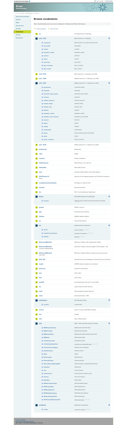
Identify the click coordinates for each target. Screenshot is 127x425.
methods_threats (48, 103)
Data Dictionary (28, 13)
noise (41, 295)
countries (46, 201)
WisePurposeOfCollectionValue (52, 399)
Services (18, 34)
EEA (22, 1)
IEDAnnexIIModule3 (45, 246)
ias (40, 221)
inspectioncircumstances (50, 233)
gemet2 (41, 207)
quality (45, 123)
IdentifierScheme (48, 350)
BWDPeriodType (48, 331)
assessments (47, 87)
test (40, 314)
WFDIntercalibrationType (50, 383)
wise (40, 323)
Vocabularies (19, 31)
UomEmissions (48, 373)
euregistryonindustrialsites (48, 183)
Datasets (18, 19)
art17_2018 (42, 145)
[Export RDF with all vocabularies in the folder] (109, 39)
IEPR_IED (42, 259)
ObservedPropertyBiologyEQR (52, 363)
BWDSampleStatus (49, 334)
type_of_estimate (48, 65)
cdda (40, 154)
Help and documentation (22, 16)
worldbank (42, 405)
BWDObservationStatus (50, 327)
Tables (17, 22)
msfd (40, 291)
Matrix (45, 354)
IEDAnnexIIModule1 (45, 242)
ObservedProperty (48, 360)
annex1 (46, 229)
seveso (41, 310)
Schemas (18, 28)
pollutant (46, 236)
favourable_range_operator (51, 94)
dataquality (42, 167)
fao (40, 192)
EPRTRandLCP (44, 176)
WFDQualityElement (49, 389)
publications (43, 300)
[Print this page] (100, 1)
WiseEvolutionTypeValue (50, 396)
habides (41, 216)
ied (40, 225)
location (46, 49)
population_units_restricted (51, 116)
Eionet (22, 13)
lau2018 (41, 282)
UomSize (46, 376)
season (46, 59)
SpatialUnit (47, 367)
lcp (40, 286)
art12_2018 (42, 74)
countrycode (47, 42)
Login (97, 1)
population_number (49, 52)
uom (40, 319)
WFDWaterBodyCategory (50, 393)
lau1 (40, 273)
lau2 (40, 277)
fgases (41, 196)
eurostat (41, 187)
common (42, 158)
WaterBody (47, 380)
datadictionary (43, 163)
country (46, 409)
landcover (42, 268)
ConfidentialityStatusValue (51, 344)
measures (46, 97)
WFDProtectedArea (49, 386)
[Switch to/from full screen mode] (103, 1)
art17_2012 (42, 83)
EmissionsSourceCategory (51, 347)
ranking (46, 126)
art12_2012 (42, 38)
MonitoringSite (48, 357)
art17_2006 (42, 78)
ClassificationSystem (49, 340)
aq (40, 34)
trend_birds (47, 62)
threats (45, 133)
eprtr (40, 172)
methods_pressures (49, 100)
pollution (46, 110)
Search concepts (54, 28)
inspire (41, 264)
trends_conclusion (49, 139)
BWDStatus (47, 337)
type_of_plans (47, 68)
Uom (45, 370)
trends (45, 136)
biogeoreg (46, 90)
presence (46, 55)
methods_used (48, 107)
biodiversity (43, 149)
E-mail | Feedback (21, 420)
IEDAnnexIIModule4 (45, 253)
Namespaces (19, 37)
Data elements (20, 25)
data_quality (47, 46)
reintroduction (47, 129)
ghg (40, 212)
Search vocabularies (41, 28)
